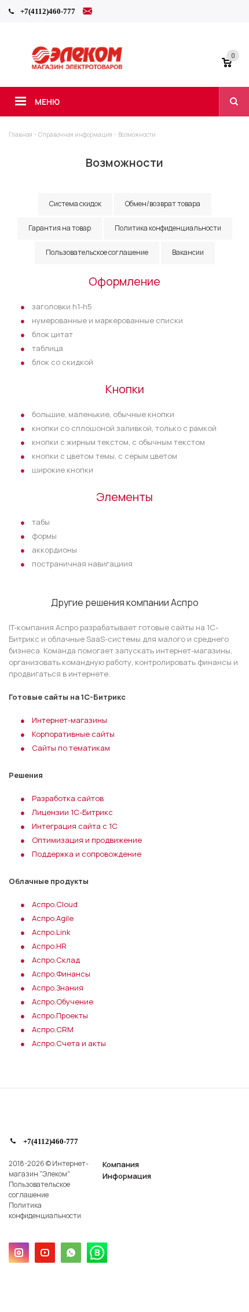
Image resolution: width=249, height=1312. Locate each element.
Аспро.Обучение (62, 1001)
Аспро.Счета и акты (69, 1043)
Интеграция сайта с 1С (75, 826)
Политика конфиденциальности (45, 1210)
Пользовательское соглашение (39, 1189)
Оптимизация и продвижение (87, 840)
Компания (120, 1164)
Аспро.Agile (53, 918)
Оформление (124, 281)
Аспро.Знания (57, 987)
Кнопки (124, 389)
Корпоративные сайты (73, 734)
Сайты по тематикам (71, 748)
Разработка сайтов (68, 798)
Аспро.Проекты (60, 1015)
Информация (126, 1176)
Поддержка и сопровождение (86, 854)
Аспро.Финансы (61, 974)
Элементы (124, 497)
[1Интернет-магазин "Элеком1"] (78, 68)
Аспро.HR (49, 946)
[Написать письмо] (87, 13)
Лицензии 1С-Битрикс (72, 812)
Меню (47, 101)
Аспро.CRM (53, 1029)
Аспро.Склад (56, 960)
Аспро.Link (51, 932)
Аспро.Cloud (55, 904)
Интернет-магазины (69, 720)
